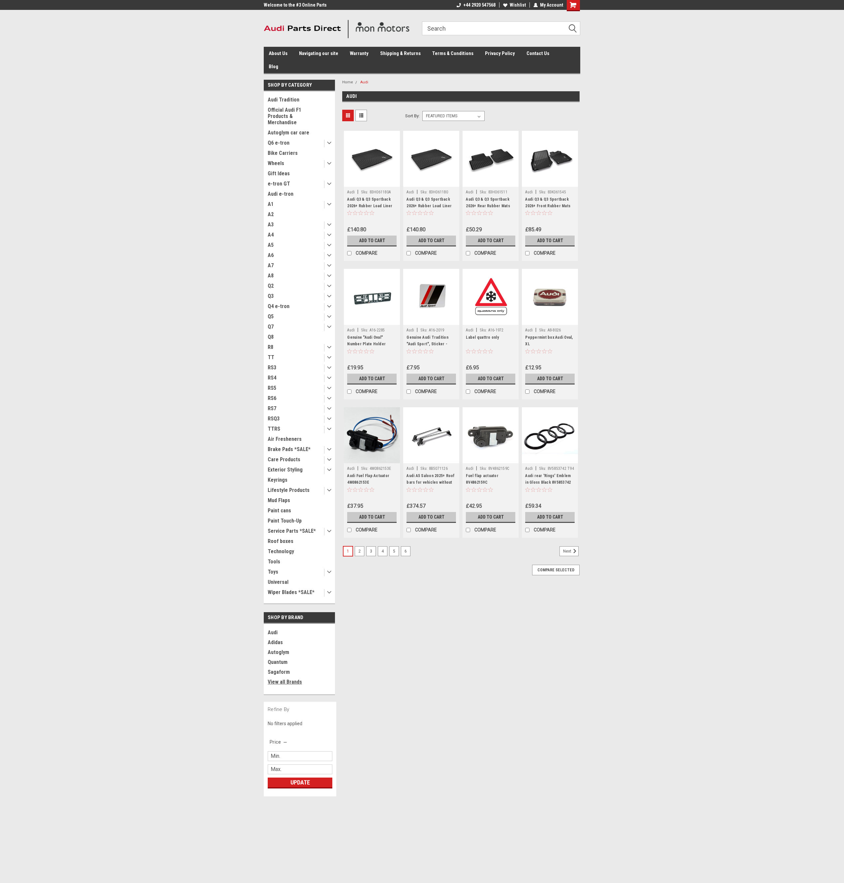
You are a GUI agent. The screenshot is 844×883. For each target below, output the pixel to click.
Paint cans (279, 510)
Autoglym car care (288, 132)
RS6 (272, 398)
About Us (278, 53)
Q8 (271, 337)
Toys (273, 572)
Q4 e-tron (278, 306)
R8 (270, 347)
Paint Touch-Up (285, 521)
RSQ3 (274, 418)
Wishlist (518, 5)
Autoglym (278, 652)
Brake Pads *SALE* (289, 449)
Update (300, 782)
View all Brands (285, 682)
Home (347, 82)
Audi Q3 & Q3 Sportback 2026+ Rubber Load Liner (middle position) (429, 206)
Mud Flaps (279, 500)
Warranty (359, 53)
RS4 (272, 378)
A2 (271, 214)
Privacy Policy (500, 53)
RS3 (272, 367)
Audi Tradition (283, 100)
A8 (271, 275)
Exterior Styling (285, 470)
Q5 (271, 316)
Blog (273, 67)
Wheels (276, 163)
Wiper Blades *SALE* (291, 592)
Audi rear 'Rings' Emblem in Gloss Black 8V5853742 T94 (548, 482)
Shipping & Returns (400, 53)
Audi (273, 632)
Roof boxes (280, 541)
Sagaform (279, 672)
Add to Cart (372, 240)
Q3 (271, 296)
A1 (271, 204)
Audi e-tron (280, 194)
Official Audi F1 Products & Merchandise (284, 116)
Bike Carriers (283, 153)
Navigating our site (318, 53)
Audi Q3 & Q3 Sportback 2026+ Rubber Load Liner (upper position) (369, 206)
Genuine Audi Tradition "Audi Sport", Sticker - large (427, 344)
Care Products (284, 459)
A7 (271, 265)
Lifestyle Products (289, 490)
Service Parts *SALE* (292, 531)
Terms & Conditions (452, 53)
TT (271, 357)
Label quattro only (482, 337)
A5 (271, 245)
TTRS (274, 429)
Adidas (275, 642)
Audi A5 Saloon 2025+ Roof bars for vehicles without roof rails (431, 482)
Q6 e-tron (278, 143)
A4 (271, 235)
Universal (278, 582)
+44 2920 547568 (479, 5)
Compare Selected (555, 570)
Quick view (372, 182)
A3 (271, 224)
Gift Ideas (279, 173)
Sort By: (412, 115)
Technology (281, 551)
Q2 (271, 286)
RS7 (272, 408)
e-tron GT (279, 184)
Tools (274, 561)
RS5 (272, 388)
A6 (271, 255)
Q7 (271, 327)
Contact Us (538, 53)
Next (567, 551)
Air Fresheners (285, 439)
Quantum (277, 662)
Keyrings (277, 480)
